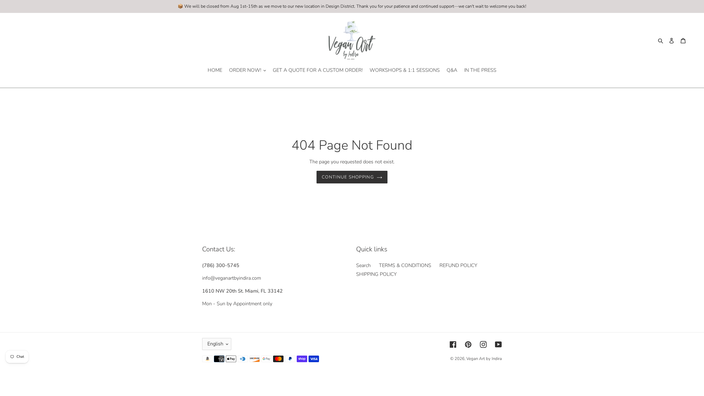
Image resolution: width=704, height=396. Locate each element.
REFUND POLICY (458, 265)
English (215, 343)
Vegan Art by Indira (484, 358)
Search (363, 265)
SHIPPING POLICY (376, 274)
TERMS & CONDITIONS (405, 265)
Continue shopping (348, 177)
